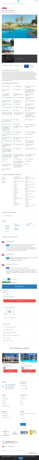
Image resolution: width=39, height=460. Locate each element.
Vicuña (15, 201)
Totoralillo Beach (17, 189)
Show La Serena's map (7, 215)
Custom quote (4, 404)
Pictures (21, 402)
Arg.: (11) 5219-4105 (9, 387)
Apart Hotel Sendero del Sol (30, 178)
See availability (20, 300)
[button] (19, 296)
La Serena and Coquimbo (18, 178)
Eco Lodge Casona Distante (30, 205)
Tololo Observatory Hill (18, 198)
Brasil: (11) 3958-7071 (9, 388)
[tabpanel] (10, 363)
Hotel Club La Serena (29, 181)
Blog (21, 400)
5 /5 (7, 258)
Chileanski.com (5, 415)
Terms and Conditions (6, 406)
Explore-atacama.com (6, 417)
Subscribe (23, 424)
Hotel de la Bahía (28, 199)
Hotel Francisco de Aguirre (30, 196)
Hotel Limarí (27, 202)
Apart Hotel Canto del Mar (30, 184)
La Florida (4, 178)
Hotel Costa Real (28, 193)
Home (3, 3)
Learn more (16, 458)
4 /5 (7, 245)
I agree (21, 458)
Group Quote (4, 402)
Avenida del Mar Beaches (18, 181)
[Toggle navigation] (37, 1)
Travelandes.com (5, 413)
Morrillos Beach (16, 192)
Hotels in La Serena (13, 3)
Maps (21, 404)
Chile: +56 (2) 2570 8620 (10, 384)
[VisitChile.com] (10, 442)
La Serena (6, 3)
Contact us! (4, 400)
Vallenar (3, 181)
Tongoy (15, 195)
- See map (14, 12)
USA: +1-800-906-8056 (10, 385)
